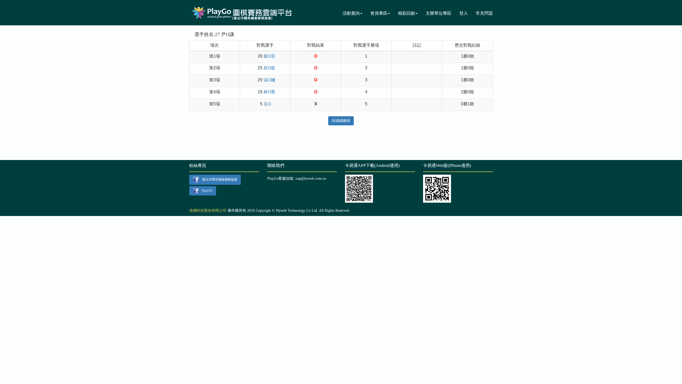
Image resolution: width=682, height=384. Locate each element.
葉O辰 (269, 56)
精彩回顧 (406, 13)
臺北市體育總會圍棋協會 (219, 179)
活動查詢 (351, 13)
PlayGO (207, 190)
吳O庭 (269, 68)
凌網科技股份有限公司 (207, 211)
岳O (267, 104)
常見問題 (484, 13)
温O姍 (269, 80)
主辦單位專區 (438, 13)
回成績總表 (341, 121)
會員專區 (378, 13)
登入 (463, 13)
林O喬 (269, 92)
